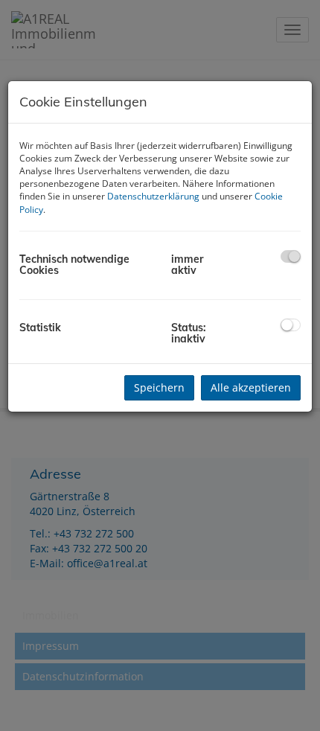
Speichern (159, 387)
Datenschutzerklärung (153, 196)
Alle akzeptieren (251, 387)
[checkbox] (291, 256)
